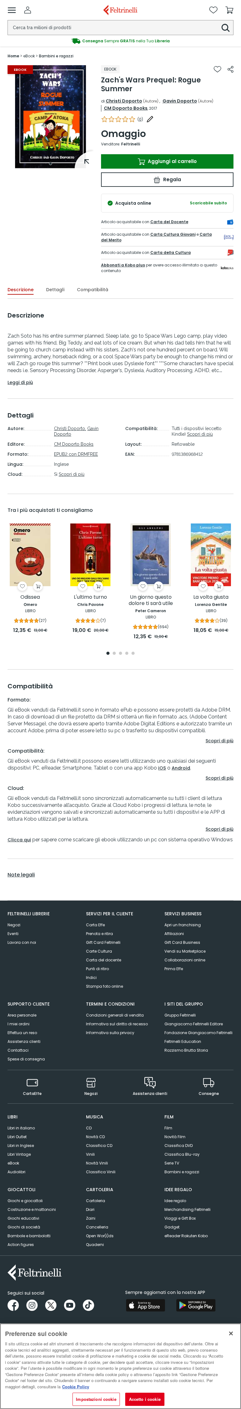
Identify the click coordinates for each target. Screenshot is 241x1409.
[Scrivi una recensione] (150, 119)
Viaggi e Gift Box (180, 1218)
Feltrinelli (130, 144)
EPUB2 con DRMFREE (76, 454)
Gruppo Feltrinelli (180, 1015)
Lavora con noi (22, 942)
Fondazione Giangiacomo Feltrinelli (198, 1032)
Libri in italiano (21, 1128)
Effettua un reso (22, 1032)
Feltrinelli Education (182, 1041)
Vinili (90, 1154)
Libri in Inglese (21, 1145)
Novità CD (95, 1136)
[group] (120, 41)
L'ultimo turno (90, 597)
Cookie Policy (75, 1387)
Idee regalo (175, 1200)
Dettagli (55, 290)
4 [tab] (127, 654)
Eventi (13, 933)
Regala (171, 179)
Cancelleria (97, 1227)
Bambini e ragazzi (181, 1172)
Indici (91, 977)
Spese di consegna (26, 1059)
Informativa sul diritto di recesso (117, 1024)
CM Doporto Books (125, 108)
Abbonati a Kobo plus (123, 265)
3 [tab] (120, 654)
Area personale (22, 1015)
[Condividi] (230, 69)
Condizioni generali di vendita (115, 1015)
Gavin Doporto (180, 101)
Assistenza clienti (24, 1041)
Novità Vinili (97, 1163)
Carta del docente (103, 960)
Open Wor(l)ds (100, 1235)
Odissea (30, 597)
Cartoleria (95, 1200)
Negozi (14, 925)
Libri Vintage (19, 1154)
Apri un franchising (182, 925)
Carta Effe (95, 925)
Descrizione (21, 290)
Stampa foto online (104, 986)
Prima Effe (173, 968)
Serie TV (171, 1163)
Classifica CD (99, 1145)
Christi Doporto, (70, 428)
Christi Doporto (124, 101)
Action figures (21, 1244)
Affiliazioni (174, 933)
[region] (120, 1366)
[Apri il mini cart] (229, 10)
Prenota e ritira (99, 933)
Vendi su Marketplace (185, 951)
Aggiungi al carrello (172, 161)
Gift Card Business (182, 942)
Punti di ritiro (97, 968)
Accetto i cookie (145, 1399)
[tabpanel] (51, 116)
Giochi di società (24, 1227)
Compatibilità (92, 290)
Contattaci (18, 1050)
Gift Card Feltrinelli (103, 942)
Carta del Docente (169, 221)
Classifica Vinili (100, 1172)
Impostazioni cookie (96, 1399)
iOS (162, 768)
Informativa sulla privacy (110, 1032)
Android (181, 768)
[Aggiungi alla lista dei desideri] (217, 69)
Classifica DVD (178, 1145)
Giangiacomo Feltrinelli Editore (193, 1024)
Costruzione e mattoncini (32, 1209)
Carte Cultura (99, 951)
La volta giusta (210, 597)
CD (89, 1128)
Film (168, 1128)
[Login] (27, 10)
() (140, 119)
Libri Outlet (17, 1136)
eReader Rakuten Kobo (186, 1235)
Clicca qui (19, 840)
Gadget (171, 1227)
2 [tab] (114, 654)
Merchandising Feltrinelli (187, 1209)
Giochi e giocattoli (25, 1200)
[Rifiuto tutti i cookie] (231, 1333)
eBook (13, 1163)
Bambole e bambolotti (29, 1235)
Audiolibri (16, 1172)
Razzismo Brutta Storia (186, 1050)
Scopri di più (71, 474)
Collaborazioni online (184, 960)
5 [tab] (133, 654)
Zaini (90, 1218)
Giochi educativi (23, 1218)
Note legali (21, 874)
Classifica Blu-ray (182, 1154)
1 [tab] (50, 163)
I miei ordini (18, 1024)
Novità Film (174, 1136)
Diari (90, 1209)
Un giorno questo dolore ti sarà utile (151, 600)
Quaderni (95, 1244)
